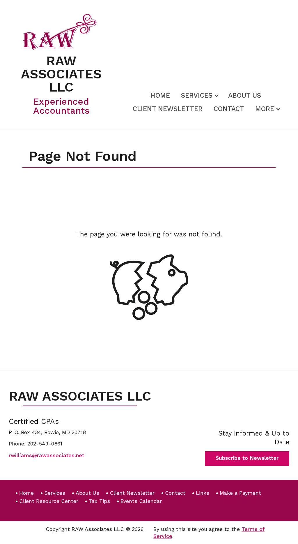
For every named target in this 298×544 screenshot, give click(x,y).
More (264, 109)
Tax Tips (99, 501)
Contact (229, 109)
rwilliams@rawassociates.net (46, 455)
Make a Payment (240, 493)
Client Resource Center (48, 501)
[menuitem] (160, 94)
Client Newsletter (168, 109)
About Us (244, 95)
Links (202, 493)
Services (196, 95)
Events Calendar (141, 501)
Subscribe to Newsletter (247, 458)
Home (160, 95)
